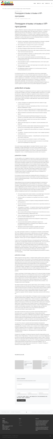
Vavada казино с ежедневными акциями (45, 364)
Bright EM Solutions (8, 435)
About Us (20, 422)
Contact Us (20, 425)
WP (6, 437)
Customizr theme (15, 437)
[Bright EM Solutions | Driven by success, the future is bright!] (7, 3)
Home (3, 8)
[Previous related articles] (47, 357)
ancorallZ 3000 (13, 8)
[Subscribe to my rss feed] (50, 436)
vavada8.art (9, 8)
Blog (5, 8)
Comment (19, 384)
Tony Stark (17, 18)
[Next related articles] (49, 357)
